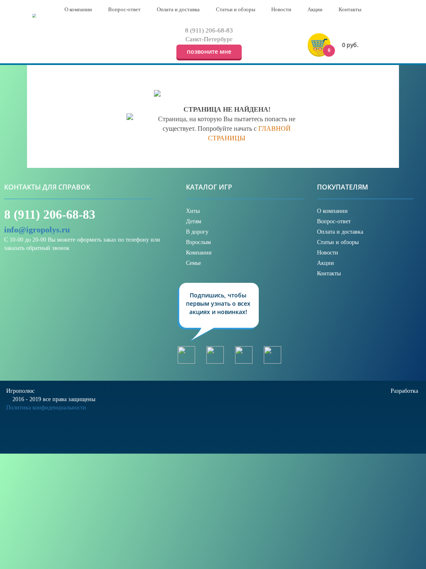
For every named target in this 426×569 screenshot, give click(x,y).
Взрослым (198, 242)
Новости (327, 253)
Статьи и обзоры (338, 242)
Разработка (405, 391)
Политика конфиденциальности (46, 407)
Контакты (329, 273)
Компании (199, 253)
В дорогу (197, 232)
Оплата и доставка (340, 232)
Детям (193, 221)
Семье (193, 263)
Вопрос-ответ (334, 221)
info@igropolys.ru (37, 229)
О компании (332, 211)
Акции (325, 263)
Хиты (193, 211)
